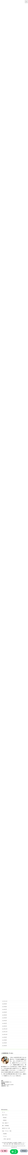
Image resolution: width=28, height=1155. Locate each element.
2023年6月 (4, 1042)
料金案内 (5, 1133)
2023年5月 (4, 1045)
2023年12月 (4, 1029)
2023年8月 (4, 1040)
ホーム (3, 1112)
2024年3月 (4, 1020)
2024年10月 (4, 1001)
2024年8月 (4, 1006)
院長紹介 (5, 1120)
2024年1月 (4, 1026)
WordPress (9, 1145)
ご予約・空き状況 (6, 1139)
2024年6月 (4, 1012)
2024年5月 (4, 1015)
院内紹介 (5, 1117)
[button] (4, 1150)
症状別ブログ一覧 (6, 1128)
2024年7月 (4, 1009)
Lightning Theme (16, 1145)
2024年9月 (4, 1003)
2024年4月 (4, 1017)
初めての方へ (5, 1115)
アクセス (5, 1136)
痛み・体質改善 (5, 1125)
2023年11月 (4, 1031)
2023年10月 (4, 1034)
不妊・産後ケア (5, 1123)
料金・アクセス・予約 (6, 1131)
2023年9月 (4, 1037)
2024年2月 (4, 1023)
